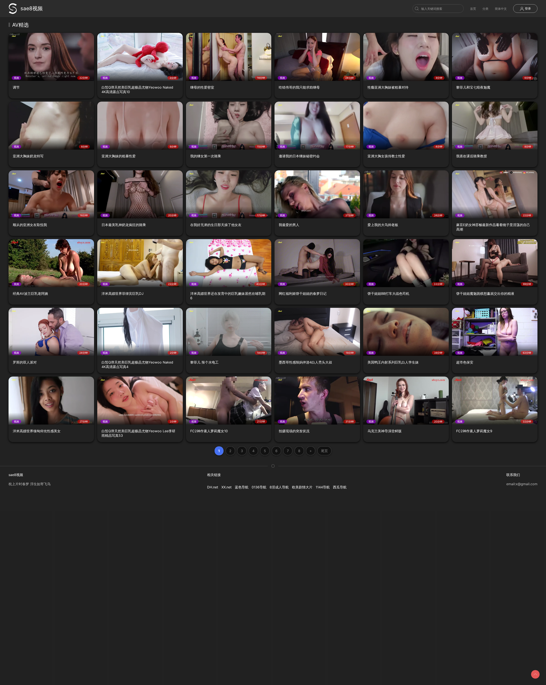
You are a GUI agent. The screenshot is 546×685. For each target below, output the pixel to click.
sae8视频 (31, 8)
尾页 (324, 451)
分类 (485, 8)
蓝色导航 (241, 487)
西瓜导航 (340, 487)
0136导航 (259, 487)
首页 (473, 8)
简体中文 (501, 8)
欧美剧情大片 (302, 487)
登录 (527, 8)
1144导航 (323, 487)
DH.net (212, 487)
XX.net (226, 487)
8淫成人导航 (279, 487)
